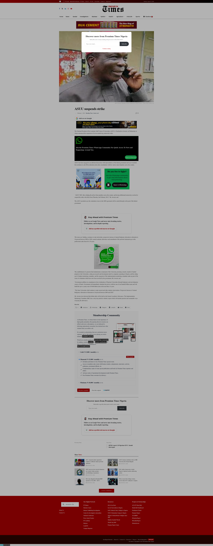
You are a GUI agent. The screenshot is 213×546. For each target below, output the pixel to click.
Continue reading (107, 48)
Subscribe (124, 44)
